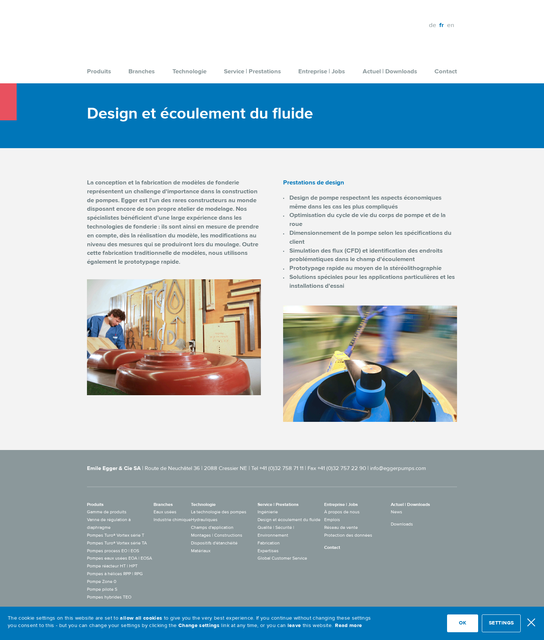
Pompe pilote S (102, 589)
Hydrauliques (204, 520)
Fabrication (269, 543)
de (432, 25)
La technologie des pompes (218, 512)
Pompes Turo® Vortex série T (115, 535)
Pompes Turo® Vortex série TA (117, 543)
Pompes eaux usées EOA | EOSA (119, 558)
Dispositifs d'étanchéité (214, 543)
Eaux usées (165, 512)
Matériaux (201, 551)
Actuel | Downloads (390, 71)
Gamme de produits (107, 512)
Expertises (268, 551)
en (450, 25)
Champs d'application (212, 527)
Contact (445, 71)
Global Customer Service (282, 558)
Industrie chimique (172, 520)
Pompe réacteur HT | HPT (112, 566)
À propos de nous (342, 512)
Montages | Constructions (216, 535)
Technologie (189, 71)
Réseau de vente (341, 527)
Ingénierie (268, 512)
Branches (141, 71)
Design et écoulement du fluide (289, 520)
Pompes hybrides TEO (109, 597)
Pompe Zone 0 (101, 581)
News (396, 512)
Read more (348, 625)
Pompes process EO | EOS (113, 551)
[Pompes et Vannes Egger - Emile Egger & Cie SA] (126, 25)
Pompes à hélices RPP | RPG (115, 574)
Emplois (332, 520)
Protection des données (348, 535)
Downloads (402, 524)
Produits (99, 71)
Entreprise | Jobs (321, 71)
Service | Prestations (252, 71)
